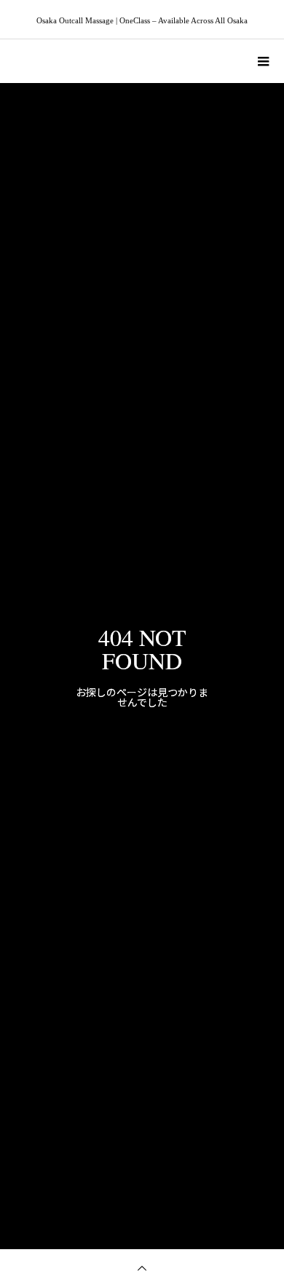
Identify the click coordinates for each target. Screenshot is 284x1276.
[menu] (262, 61)
